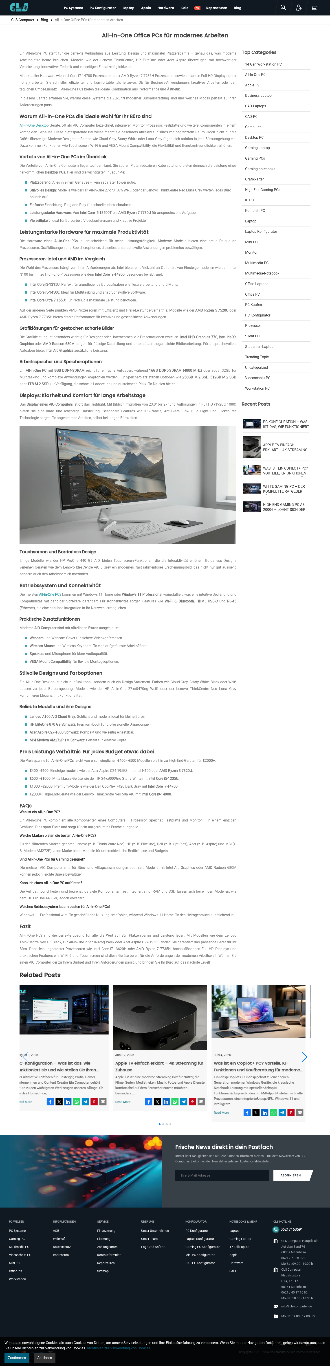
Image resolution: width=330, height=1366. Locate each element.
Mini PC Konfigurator (200, 1255)
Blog (44, 20)
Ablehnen (44, 1358)
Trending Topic (257, 357)
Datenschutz (62, 1247)
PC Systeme (17, 1230)
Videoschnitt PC (257, 378)
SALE (233, 1271)
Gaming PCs (255, 158)
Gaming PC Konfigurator (202, 1247)
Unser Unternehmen (155, 1230)
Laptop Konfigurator (261, 231)
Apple (233, 1255)
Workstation (17, 1279)
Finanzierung (106, 1230)
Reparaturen (106, 1263)
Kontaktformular (109, 1255)
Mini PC (251, 242)
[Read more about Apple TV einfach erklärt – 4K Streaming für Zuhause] (165, 1017)
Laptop (250, 221)
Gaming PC (17, 1239)
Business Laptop (258, 95)
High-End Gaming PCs (262, 190)
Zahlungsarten (107, 1247)
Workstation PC (257, 388)
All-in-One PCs (50, 594)
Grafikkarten (254, 179)
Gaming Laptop (257, 148)
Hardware (236, 1263)
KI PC (249, 200)
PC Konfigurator (257, 315)
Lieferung (103, 1239)
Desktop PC (254, 137)
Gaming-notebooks (260, 169)
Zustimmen (17, 1358)
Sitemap (103, 1271)
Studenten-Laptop (259, 347)
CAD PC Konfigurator (200, 1263)
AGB (56, 1230)
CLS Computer (22, 20)
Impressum (61, 1255)
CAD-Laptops (255, 106)
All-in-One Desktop (34, 125)
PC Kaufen (253, 305)
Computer (253, 127)
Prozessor (253, 325)
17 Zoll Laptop (239, 1247)
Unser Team (149, 1239)
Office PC (252, 294)
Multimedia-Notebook (262, 273)
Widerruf (59, 1239)
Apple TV (252, 85)
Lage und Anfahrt (153, 1247)
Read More (29, 1102)
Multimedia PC (256, 263)
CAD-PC (251, 116)
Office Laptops (256, 284)
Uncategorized (256, 367)
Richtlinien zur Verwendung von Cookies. (119, 1348)
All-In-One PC (255, 74)
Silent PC (252, 336)
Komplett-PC (255, 211)
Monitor (251, 252)
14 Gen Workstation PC (263, 64)
